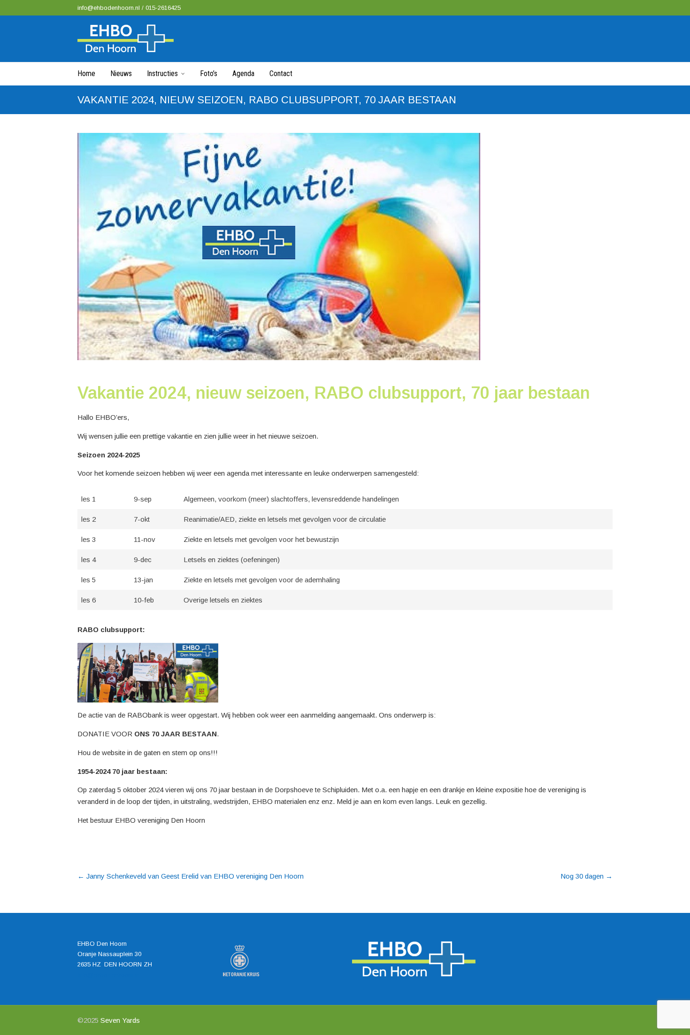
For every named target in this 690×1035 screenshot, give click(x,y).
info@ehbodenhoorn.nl (109, 7)
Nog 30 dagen (586, 876)
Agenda (243, 73)
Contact (280, 73)
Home (86, 73)
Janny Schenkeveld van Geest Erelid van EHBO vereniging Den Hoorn (190, 876)
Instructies (162, 73)
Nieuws (121, 73)
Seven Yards (120, 1020)
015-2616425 (163, 7)
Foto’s (208, 73)
